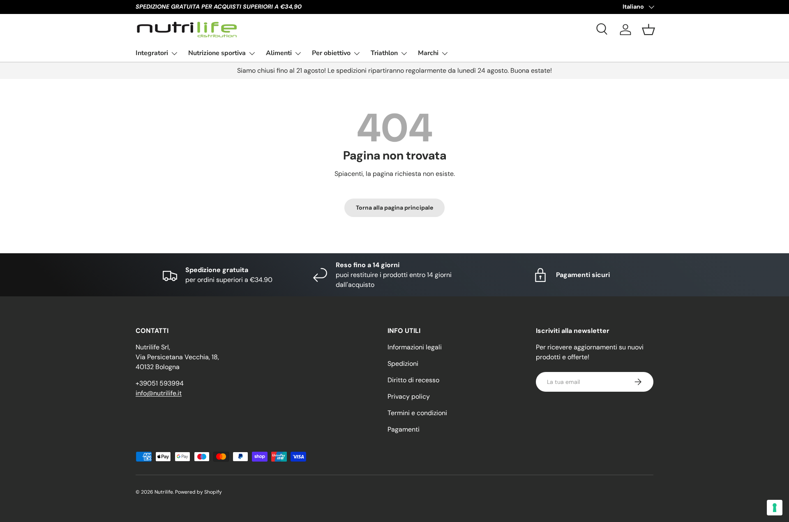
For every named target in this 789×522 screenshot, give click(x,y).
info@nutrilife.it (159, 393)
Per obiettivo (331, 53)
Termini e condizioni (417, 413)
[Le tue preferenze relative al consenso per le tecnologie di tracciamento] (774, 507)
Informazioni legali (415, 347)
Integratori (152, 53)
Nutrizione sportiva (217, 53)
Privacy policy (409, 396)
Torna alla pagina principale (394, 207)
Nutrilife (164, 492)
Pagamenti (404, 429)
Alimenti (279, 53)
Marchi (428, 53)
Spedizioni (403, 363)
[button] (648, 30)
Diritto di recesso (413, 380)
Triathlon (384, 53)
